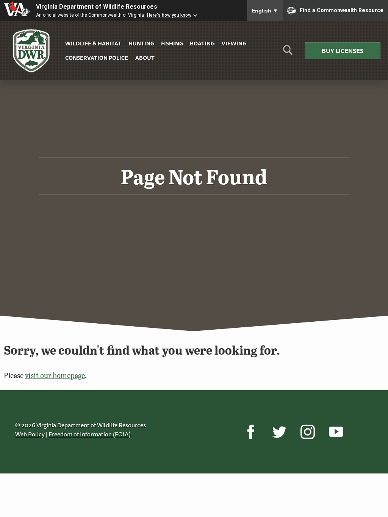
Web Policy (30, 434)
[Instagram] (307, 431)
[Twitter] (279, 431)
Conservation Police (96, 57)
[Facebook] (250, 431)
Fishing (172, 43)
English (265, 11)
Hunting (141, 43)
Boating (202, 43)
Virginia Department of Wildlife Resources (96, 6)
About (145, 57)
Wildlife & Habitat (93, 43)
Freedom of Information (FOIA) (89, 434)
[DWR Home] (31, 51)
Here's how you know (169, 15)
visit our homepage (55, 375)
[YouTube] (336, 431)
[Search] (288, 53)
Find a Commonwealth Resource (341, 10)
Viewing (234, 43)
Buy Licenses (342, 51)
